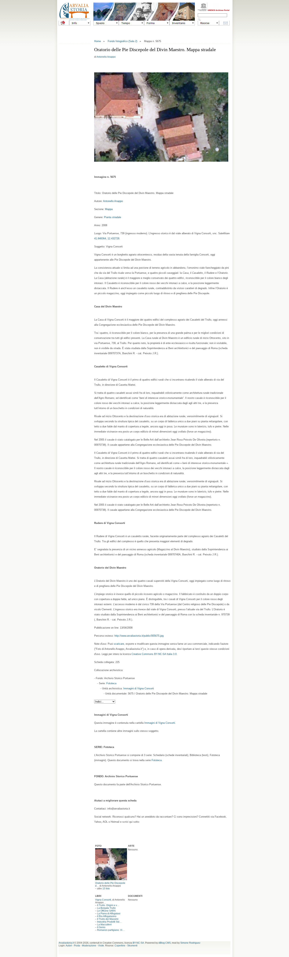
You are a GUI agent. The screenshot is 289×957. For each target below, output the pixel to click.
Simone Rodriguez (190, 943)
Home (97, 41)
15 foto (106, 888)
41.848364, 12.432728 (106, 238)
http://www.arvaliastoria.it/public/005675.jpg (139, 635)
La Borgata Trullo (106, 908)
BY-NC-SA (138, 943)
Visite (101, 945)
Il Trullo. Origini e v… (108, 905)
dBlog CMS (164, 943)
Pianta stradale (112, 217)
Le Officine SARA (106, 911)
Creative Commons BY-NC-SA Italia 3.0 (154, 654)
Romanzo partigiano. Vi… (111, 930)
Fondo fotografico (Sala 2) (122, 41)
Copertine (120, 945)
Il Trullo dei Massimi (107, 919)
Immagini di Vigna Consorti (138, 688)
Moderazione (89, 945)
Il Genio (101, 927)
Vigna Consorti (103, 900)
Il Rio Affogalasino (106, 916)
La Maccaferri (104, 924)
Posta (77, 945)
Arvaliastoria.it (66, 943)
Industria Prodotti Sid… (109, 922)
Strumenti (132, 945)
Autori (69, 945)
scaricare (119, 643)
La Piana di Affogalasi (108, 913)
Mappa (109, 209)
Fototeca (111, 683)
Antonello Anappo (106, 57)
